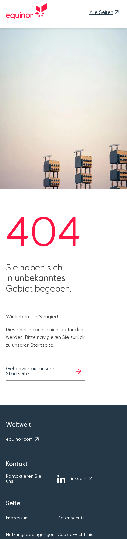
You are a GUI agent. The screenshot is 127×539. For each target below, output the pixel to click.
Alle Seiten (101, 12)
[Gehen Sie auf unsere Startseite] (26, 12)
